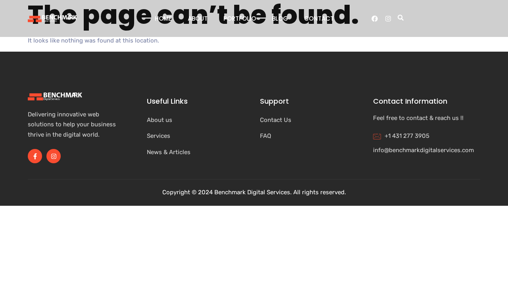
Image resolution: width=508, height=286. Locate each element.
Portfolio (239, 18)
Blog (280, 18)
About (198, 18)
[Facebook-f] (35, 156)
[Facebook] (374, 18)
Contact (319, 18)
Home (163, 18)
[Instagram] (388, 18)
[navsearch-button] (399, 19)
